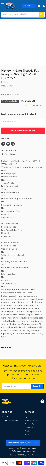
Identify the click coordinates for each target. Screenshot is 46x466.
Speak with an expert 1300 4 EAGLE (23, 443)
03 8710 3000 (29, 6)
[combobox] (19, 15)
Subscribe (37, 386)
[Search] (41, 15)
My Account (29, 417)
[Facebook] (42, 401)
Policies (27, 431)
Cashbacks (29, 427)
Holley (6, 82)
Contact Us (6, 417)
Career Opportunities (10, 420)
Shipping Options (31, 420)
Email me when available (23, 131)
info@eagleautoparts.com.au (23, 451)
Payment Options (31, 424)
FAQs (27, 434)
